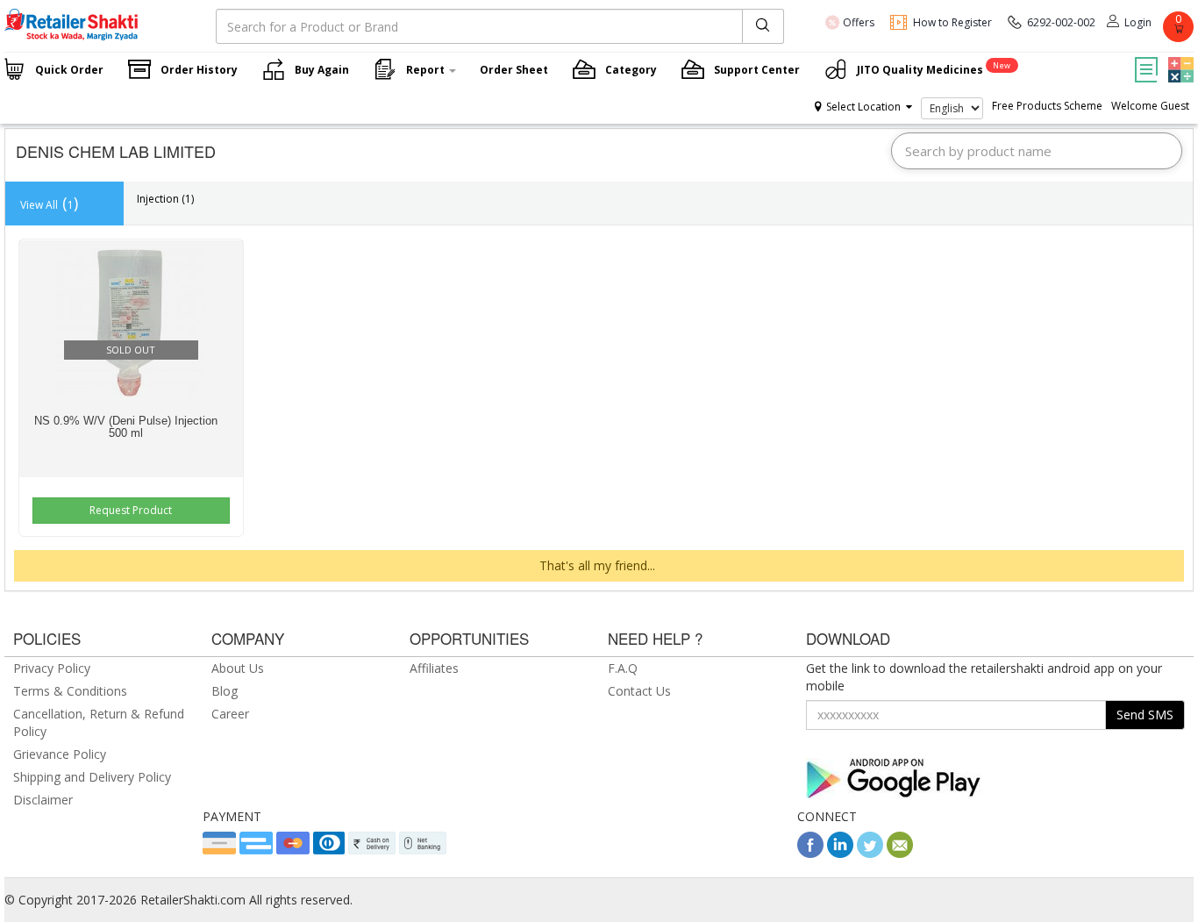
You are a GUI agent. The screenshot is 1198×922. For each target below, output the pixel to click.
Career (230, 713)
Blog (224, 691)
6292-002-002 (1061, 22)
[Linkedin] (840, 853)
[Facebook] (810, 853)
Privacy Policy (51, 668)
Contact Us (639, 691)
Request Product (130, 510)
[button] (1179, 57)
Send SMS (1144, 714)
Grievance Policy (59, 754)
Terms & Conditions (70, 691)
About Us (237, 668)
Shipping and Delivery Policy (92, 776)
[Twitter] (870, 853)
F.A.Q (623, 668)
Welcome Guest (1150, 105)
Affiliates (434, 668)
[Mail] (900, 853)
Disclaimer (43, 799)
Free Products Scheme (1047, 105)
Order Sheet (514, 69)
